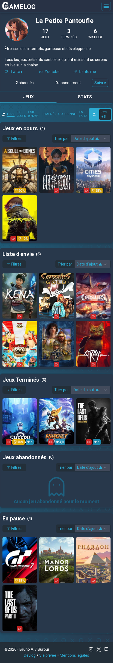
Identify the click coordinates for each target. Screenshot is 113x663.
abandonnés (67, 114)
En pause (83, 114)
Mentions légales (74, 655)
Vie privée (47, 655)
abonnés (25, 83)
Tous (11, 114)
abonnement (68, 83)
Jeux (28, 96)
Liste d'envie (33, 114)
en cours (21, 114)
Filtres (16, 138)
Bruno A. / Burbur (34, 649)
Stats (85, 96)
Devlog (30, 655)
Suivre (100, 83)
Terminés (48, 114)
